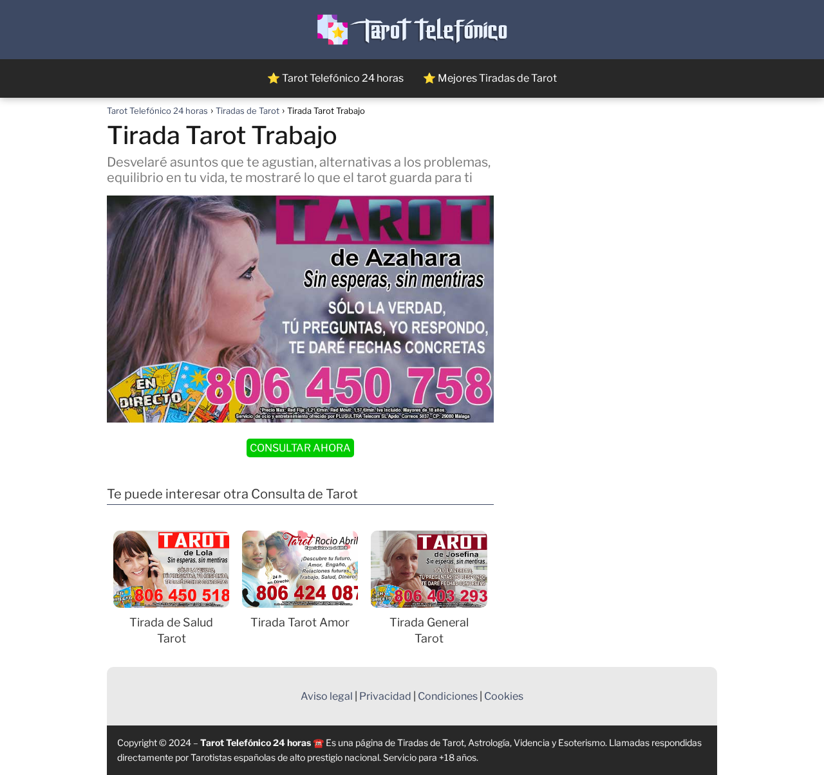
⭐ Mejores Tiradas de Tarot (490, 78)
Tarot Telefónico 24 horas (255, 742)
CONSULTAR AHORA (300, 448)
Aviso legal (327, 696)
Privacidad (385, 696)
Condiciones (448, 696)
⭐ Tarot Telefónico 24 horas (335, 78)
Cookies (503, 696)
